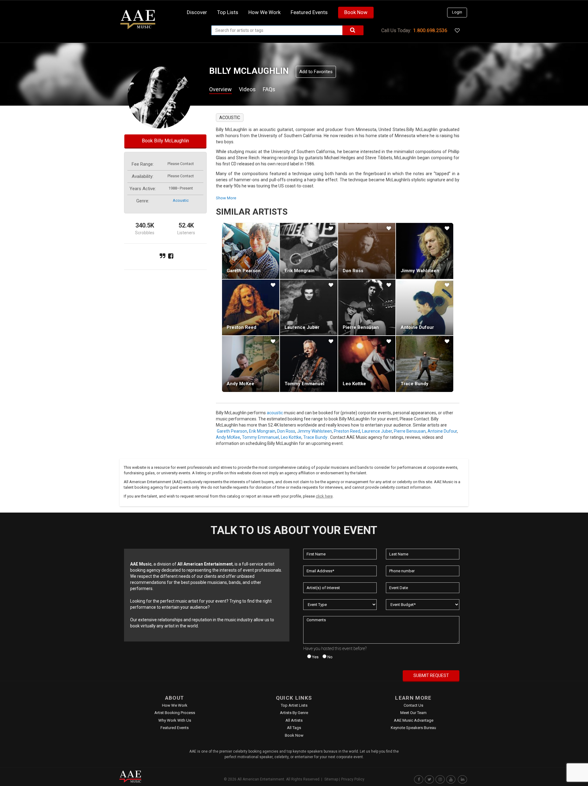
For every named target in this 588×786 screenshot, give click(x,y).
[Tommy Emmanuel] (308, 364)
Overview (220, 89)
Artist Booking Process (174, 712)
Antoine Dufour (417, 327)
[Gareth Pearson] (250, 251)
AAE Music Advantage (413, 720)
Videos (247, 89)
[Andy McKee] (250, 364)
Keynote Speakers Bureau (413, 727)
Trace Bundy (414, 383)
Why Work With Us (174, 720)
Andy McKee (240, 383)
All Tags (294, 727)
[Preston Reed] (250, 307)
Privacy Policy (352, 779)
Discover (197, 12)
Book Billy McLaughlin (165, 141)
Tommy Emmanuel (304, 383)
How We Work (174, 705)
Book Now (356, 12)
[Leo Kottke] (366, 364)
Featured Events (309, 12)
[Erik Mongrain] (308, 251)
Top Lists (227, 12)
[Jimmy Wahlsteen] (424, 251)
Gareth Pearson (244, 270)
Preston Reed (241, 327)
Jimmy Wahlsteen (420, 270)
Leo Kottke (354, 383)
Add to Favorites (316, 71)
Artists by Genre (294, 712)
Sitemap (331, 779)
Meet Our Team (413, 712)
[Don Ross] (366, 251)
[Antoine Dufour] (424, 307)
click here (324, 496)
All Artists (294, 720)
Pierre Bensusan (361, 327)
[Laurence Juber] (308, 307)
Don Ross (353, 270)
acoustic (181, 200)
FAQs (269, 89)
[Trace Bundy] (424, 364)
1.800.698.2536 (430, 30)
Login (457, 12)
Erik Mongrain (300, 270)
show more (226, 198)
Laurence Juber (302, 327)
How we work (264, 12)
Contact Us (413, 705)
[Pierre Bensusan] (366, 307)
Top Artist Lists (294, 705)
